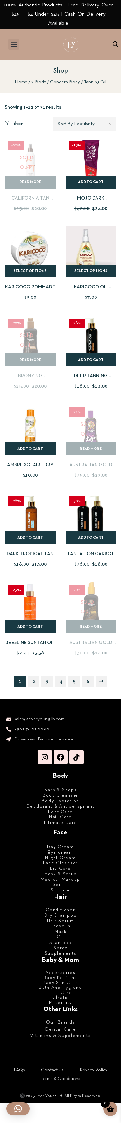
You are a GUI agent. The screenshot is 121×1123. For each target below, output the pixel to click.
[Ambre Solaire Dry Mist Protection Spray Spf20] (30, 429)
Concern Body (65, 82)
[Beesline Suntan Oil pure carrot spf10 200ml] (30, 607)
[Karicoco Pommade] (30, 251)
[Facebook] (61, 757)
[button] (13, 44)
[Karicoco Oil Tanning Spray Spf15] (91, 251)
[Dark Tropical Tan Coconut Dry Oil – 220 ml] (30, 518)
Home (21, 82)
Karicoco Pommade (30, 287)
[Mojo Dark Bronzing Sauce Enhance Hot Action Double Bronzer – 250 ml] (91, 163)
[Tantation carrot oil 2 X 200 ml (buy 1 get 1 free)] (91, 518)
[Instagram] (45, 757)
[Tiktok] (76, 757)
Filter (17, 124)
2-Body (38, 82)
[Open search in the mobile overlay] (115, 44)
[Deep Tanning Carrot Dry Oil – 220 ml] (91, 340)
